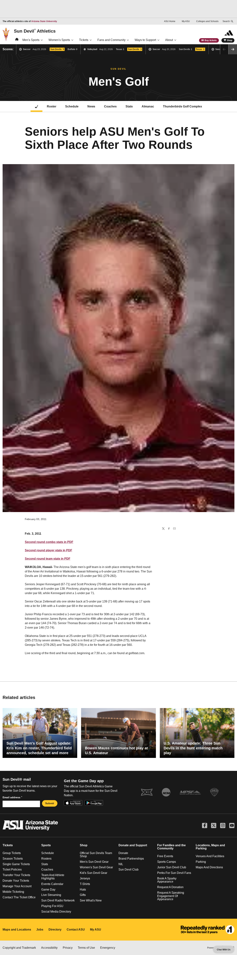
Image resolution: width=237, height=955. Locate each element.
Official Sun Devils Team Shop (96, 854)
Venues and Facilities (210, 856)
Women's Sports (59, 39)
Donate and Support (132, 845)
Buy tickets (211, 40)
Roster (51, 106)
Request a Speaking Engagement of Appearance (170, 896)
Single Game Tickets (16, 864)
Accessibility (49, 947)
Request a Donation (170, 887)
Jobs (39, 929)
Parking (201, 861)
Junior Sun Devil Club (171, 867)
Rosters (46, 858)
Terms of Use (86, 947)
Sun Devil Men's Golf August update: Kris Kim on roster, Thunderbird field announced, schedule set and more (39, 748)
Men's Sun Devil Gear (94, 861)
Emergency (107, 947)
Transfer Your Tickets (16, 875)
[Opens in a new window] (207, 929)
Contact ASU (76, 929)
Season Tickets (13, 858)
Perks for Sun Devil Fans (174, 872)
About (169, 39)
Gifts (83, 894)
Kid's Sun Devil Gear (93, 872)
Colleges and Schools (207, 21)
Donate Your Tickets (16, 880)
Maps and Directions (209, 867)
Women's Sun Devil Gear (96, 867)
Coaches (110, 106)
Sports (46, 845)
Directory (55, 929)
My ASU (186, 21)
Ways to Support (145, 39)
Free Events (165, 856)
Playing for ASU (52, 906)
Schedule (72, 106)
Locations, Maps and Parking (210, 847)
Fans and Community (111, 39)
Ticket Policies (12, 869)
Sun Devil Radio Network (58, 900)
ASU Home (169, 21)
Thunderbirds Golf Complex (182, 106)
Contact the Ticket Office (19, 897)
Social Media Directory (56, 911)
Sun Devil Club (128, 869)
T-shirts (85, 884)
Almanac (148, 106)
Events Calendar (52, 884)
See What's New (91, 900)
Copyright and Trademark (19, 947)
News (91, 106)
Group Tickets (12, 853)
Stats (129, 106)
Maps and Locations (17, 929)
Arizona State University (44, 21)
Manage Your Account (17, 886)
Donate (123, 853)
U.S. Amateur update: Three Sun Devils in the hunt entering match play (193, 748)
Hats (83, 889)
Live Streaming (51, 894)
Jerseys (85, 878)
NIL (120, 864)
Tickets (83, 39)
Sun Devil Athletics (35, 31)
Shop (229, 40)
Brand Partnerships (131, 858)
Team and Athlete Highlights (52, 876)
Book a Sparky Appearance (166, 880)
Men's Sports (30, 39)
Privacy (68, 947)
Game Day (48, 889)
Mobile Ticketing (13, 891)
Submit (49, 803)
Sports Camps (166, 861)
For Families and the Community (171, 847)
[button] (232, 49)
